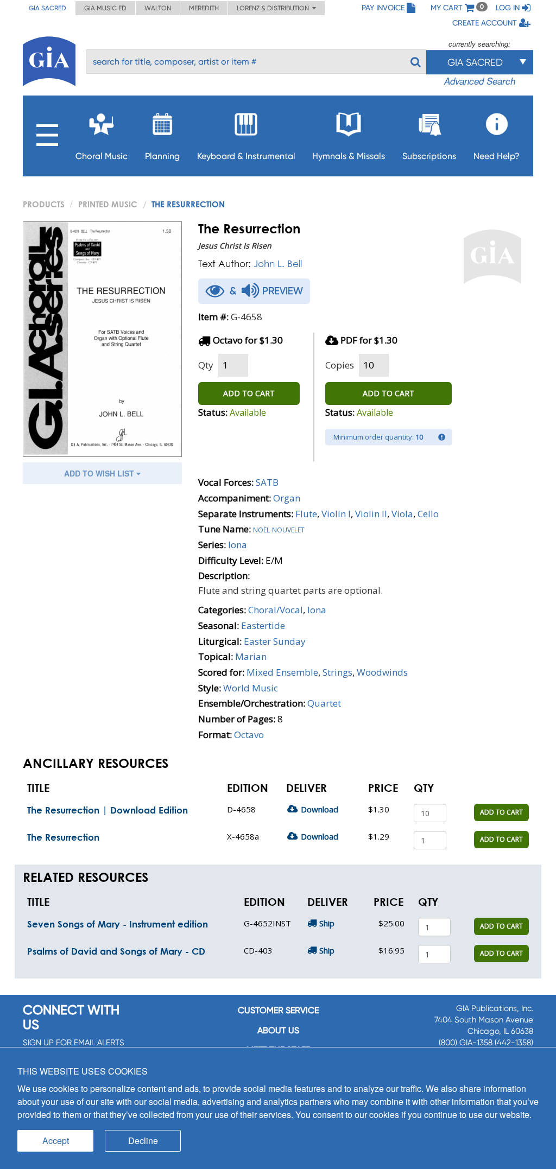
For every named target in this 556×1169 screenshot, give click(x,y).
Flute (306, 513)
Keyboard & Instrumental (246, 156)
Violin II (371, 513)
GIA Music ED (105, 8)
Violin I (336, 513)
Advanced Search (479, 80)
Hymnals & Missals (348, 156)
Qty (205, 365)
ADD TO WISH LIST (100, 473)
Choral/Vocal (275, 609)
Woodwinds (382, 672)
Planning (162, 156)
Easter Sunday (275, 641)
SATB (267, 482)
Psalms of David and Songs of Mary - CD (116, 951)
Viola (402, 513)
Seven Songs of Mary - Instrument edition (117, 924)
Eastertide (263, 625)
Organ (286, 498)
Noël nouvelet (279, 529)
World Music (250, 688)
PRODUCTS (44, 204)
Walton (157, 8)
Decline (143, 1140)
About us (278, 1030)
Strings (337, 672)
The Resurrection (63, 837)
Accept (55, 1140)
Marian (251, 656)
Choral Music (101, 156)
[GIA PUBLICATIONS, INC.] (49, 59)
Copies (339, 365)
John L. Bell (278, 263)
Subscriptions (429, 156)
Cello (428, 513)
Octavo (249, 734)
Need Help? (496, 156)
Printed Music (107, 204)
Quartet (324, 703)
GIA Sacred (47, 8)
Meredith (204, 8)
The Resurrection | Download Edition (107, 810)
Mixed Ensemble (282, 672)
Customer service (278, 1010)
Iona (237, 544)
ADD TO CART (249, 393)
